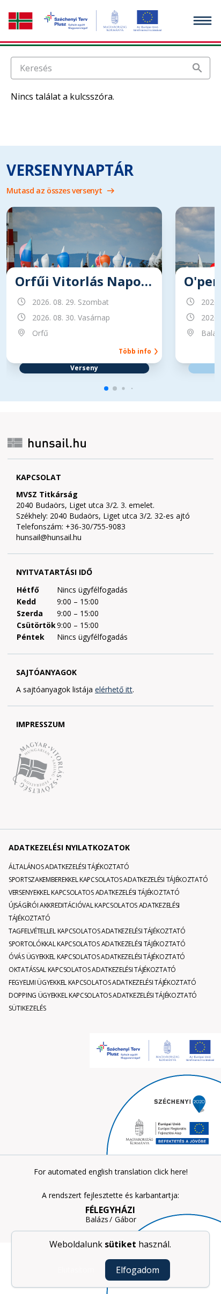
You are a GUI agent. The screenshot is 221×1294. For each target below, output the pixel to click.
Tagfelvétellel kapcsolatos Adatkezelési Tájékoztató (97, 931)
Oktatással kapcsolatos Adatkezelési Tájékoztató (92, 969)
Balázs (96, 1219)
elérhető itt (113, 689)
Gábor (125, 1219)
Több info (136, 351)
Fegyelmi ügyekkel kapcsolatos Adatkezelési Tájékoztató (102, 982)
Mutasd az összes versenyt (54, 190)
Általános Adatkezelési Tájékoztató (69, 866)
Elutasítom (75, 1270)
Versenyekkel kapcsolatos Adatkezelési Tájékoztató (94, 892)
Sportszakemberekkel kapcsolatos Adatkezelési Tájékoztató (108, 879)
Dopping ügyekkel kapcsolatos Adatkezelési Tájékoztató (103, 995)
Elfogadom (137, 1270)
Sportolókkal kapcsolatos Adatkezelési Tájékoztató (97, 943)
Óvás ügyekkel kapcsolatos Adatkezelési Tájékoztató (97, 956)
